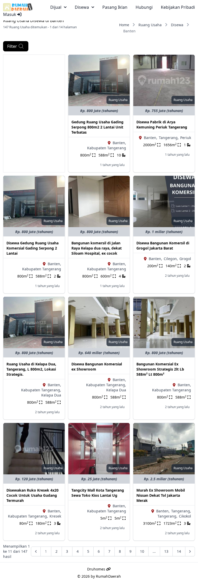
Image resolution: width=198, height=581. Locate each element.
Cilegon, (171, 258)
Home (124, 24)
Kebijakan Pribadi (178, 7)
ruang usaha (118, 100)
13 (166, 551)
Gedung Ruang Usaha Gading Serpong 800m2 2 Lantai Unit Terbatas (97, 127)
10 (142, 551)
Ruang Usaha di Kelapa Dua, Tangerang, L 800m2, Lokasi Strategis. (31, 369)
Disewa (177, 24)
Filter (12, 46)
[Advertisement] (34, 80)
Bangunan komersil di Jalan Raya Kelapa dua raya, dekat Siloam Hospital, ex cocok (96, 248)
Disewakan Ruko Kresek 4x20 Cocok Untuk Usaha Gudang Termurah (32, 495)
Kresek (55, 516)
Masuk (10, 14)
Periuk (185, 137)
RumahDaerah (108, 576)
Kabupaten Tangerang (106, 147)
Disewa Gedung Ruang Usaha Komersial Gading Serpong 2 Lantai (32, 248)
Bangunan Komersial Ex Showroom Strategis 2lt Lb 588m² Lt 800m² (160, 369)
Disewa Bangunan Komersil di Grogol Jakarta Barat (162, 246)
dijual (55, 7)
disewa (82, 7)
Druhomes (96, 569)
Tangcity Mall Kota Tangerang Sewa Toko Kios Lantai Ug (97, 493)
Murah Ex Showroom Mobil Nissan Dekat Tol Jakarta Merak (160, 495)
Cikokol (185, 516)
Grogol (185, 258)
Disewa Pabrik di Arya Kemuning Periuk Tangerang (161, 124)
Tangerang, (169, 137)
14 (179, 551)
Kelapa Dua (51, 395)
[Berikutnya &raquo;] (190, 551)
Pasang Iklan (114, 7)
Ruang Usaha (150, 24)
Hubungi (144, 7)
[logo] (18, 7)
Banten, (119, 142)
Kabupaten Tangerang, (41, 390)
